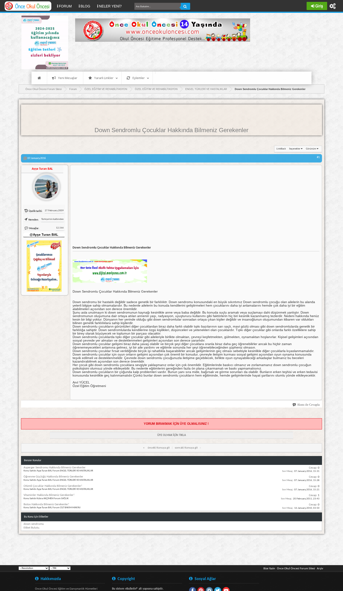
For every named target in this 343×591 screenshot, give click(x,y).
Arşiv (320, 568)
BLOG (85, 6)
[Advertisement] (160, 55)
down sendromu (34, 523)
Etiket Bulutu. (32, 527)
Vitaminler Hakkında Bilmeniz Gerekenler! (49, 495)
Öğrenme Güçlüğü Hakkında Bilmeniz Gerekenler (53, 476)
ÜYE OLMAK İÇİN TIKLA (171, 435)
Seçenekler (294, 149)
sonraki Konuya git (186, 447)
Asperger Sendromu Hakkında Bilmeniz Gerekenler (55, 467)
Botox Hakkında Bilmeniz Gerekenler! (46, 504)
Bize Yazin (269, 568)
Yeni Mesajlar (67, 78)
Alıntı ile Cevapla (308, 404)
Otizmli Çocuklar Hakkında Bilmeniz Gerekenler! (53, 485)
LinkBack (281, 149)
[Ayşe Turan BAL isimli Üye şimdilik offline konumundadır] (44, 185)
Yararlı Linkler (103, 78)
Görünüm (311, 149)
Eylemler (139, 78)
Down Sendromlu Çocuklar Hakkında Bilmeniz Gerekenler (171, 130)
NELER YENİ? (110, 6)
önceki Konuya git (159, 447)
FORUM (67, 6)
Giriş (319, 6)
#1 (318, 157)
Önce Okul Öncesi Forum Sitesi (296, 568)
